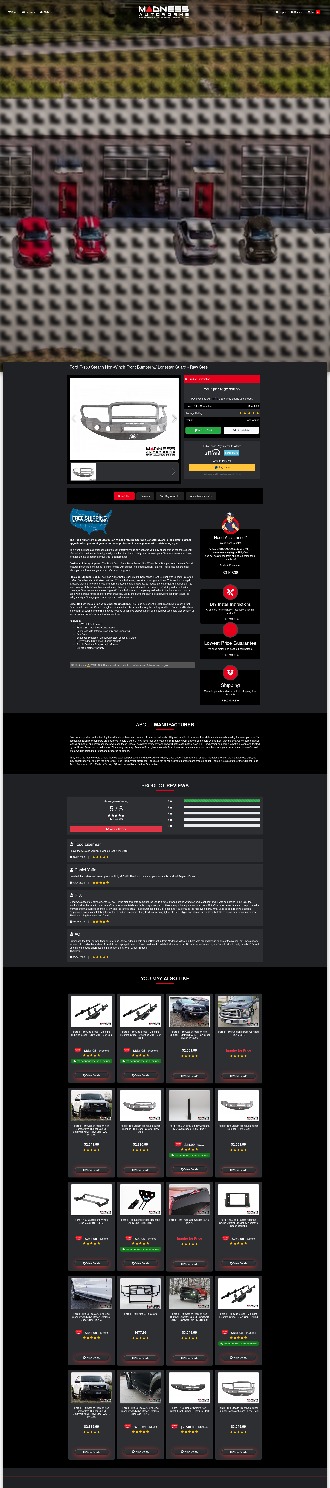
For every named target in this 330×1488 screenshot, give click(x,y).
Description (124, 496)
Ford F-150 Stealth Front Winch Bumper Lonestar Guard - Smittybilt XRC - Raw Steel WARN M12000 (189, 1316)
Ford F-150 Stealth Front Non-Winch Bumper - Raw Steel (238, 1127)
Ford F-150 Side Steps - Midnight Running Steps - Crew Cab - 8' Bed (238, 1315)
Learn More (231, 452)
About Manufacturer (201, 496)
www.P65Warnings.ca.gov (154, 665)
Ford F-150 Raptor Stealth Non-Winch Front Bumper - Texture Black (190, 1409)
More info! (253, 406)
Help (281, 12)
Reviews (145, 496)
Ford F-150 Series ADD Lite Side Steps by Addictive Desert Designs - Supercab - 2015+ (140, 1410)
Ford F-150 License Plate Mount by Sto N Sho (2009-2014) (140, 1221)
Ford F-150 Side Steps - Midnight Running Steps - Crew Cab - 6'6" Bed (91, 1033)
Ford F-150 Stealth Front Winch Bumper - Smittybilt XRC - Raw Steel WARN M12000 (189, 1034)
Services (30, 12)
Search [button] (298, 12)
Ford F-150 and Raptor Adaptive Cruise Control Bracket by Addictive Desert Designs (238, 1222)
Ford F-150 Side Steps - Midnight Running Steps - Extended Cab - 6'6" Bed (140, 1034)
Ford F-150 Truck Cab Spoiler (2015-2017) (189, 1221)
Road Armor (252, 420)
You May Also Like (170, 496)
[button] (174, 418)
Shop (14, 12)
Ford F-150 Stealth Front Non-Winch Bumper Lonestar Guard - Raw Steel (238, 1409)
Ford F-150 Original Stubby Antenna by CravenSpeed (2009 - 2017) (190, 1127)
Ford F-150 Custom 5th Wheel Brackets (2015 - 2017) (91, 1221)
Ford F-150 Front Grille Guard (140, 1313)
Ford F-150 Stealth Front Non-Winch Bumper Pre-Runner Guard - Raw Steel (140, 1128)
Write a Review (117, 829)
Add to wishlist (241, 430)
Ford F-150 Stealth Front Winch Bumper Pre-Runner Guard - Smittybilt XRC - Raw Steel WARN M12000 (91, 1130)
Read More (229, 655)
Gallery (47, 12)
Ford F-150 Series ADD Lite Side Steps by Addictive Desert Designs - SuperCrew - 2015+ (91, 1316)
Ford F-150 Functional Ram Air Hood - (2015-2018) (238, 1033)
